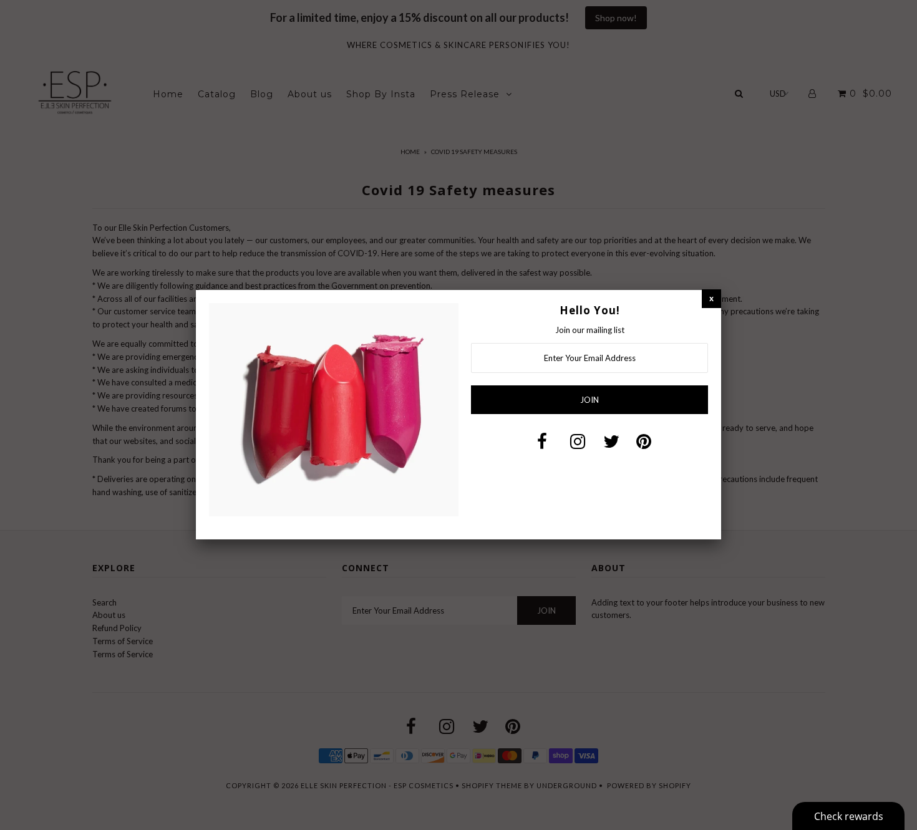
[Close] (711, 298)
